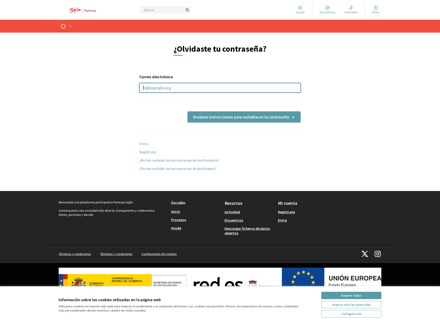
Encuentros (234, 220)
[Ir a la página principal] (84, 10)
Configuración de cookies (159, 254)
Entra (143, 143)
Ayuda (176, 228)
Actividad (232, 212)
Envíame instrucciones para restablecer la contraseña (241, 117)
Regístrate (147, 152)
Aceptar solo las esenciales (351, 305)
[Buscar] (187, 10)
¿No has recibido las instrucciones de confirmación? (179, 160)
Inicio (175, 211)
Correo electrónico (156, 76)
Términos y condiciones (75, 254)
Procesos (178, 219)
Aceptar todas (351, 295)
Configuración (351, 314)
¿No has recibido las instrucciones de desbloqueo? (178, 168)
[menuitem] (196, 211)
